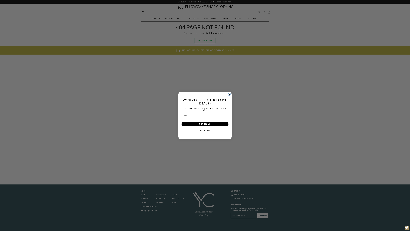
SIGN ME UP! (205, 124)
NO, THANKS (205, 130)
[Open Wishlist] (407, 228)
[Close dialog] (229, 94)
